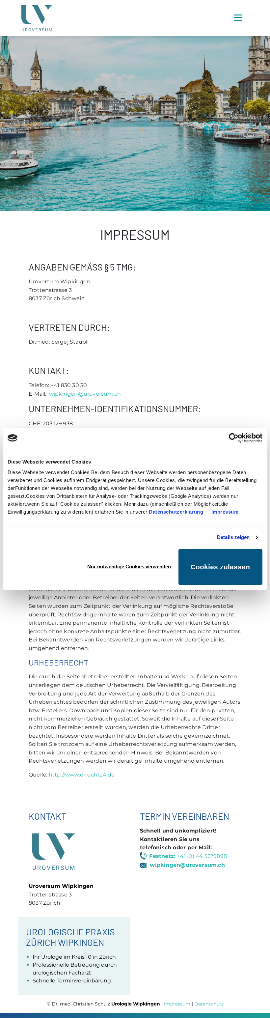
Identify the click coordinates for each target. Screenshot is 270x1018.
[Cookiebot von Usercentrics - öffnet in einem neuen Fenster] (233, 438)
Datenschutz (209, 1004)
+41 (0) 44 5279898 (202, 856)
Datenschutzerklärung (176, 512)
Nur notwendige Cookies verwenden (129, 566)
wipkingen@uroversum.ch (85, 394)
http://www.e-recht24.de (82, 775)
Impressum (225, 512)
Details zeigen (233, 537)
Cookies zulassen (220, 567)
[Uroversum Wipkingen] (37, 18)
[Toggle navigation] (238, 18)
